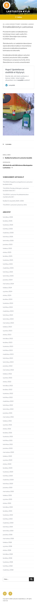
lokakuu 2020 (7, 456)
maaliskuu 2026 (8, 233)
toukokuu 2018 (8, 562)
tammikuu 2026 (8, 240)
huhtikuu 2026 (8, 229)
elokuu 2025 (7, 252)
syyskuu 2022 (7, 378)
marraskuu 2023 (8, 323)
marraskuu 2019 (8, 491)
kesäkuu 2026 (7, 221)
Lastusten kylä (18, 11)
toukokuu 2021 (8, 436)
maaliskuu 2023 (8, 354)
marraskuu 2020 (8, 452)
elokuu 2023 (7, 334)
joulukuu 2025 (8, 244)
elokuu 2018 (7, 550)
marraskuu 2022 (8, 370)
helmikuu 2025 (8, 272)
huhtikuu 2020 (8, 476)
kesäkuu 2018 (7, 558)
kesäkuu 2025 (7, 256)
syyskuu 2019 (7, 499)
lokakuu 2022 (7, 374)
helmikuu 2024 (8, 315)
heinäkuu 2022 (8, 385)
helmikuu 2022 (8, 405)
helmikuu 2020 (8, 483)
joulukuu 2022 (7, 366)
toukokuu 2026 (8, 225)
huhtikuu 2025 (8, 264)
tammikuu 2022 (8, 409)
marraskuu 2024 (8, 284)
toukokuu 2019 (8, 515)
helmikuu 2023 (8, 358)
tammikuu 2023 (8, 362)
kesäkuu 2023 (7, 342)
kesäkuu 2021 (7, 433)
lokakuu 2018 (7, 542)
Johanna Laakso (27, 24)
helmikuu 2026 (8, 236)
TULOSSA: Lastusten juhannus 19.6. (15, 205)
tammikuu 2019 (8, 531)
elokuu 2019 (7, 503)
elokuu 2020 (7, 464)
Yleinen (8, 144)
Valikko (19, 17)
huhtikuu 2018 (8, 566)
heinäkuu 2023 (8, 338)
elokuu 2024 (7, 295)
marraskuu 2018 (8, 538)
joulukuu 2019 (7, 487)
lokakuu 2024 (7, 288)
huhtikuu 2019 (8, 519)
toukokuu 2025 (8, 260)
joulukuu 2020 (8, 448)
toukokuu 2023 (8, 346)
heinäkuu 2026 (8, 217)
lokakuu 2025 (7, 248)
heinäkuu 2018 (8, 554)
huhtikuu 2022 (8, 397)
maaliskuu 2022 (8, 401)
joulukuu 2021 (7, 413)
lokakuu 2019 (7, 495)
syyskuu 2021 (7, 425)
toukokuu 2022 (8, 393)
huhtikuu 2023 (8, 350)
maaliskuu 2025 (8, 268)
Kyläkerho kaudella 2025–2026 (13, 201)
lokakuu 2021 (7, 421)
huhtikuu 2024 (8, 307)
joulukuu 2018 (7, 534)
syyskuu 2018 (7, 546)
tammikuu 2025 (8, 276)
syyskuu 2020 (7, 460)
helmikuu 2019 (8, 527)
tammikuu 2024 (8, 319)
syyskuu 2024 (7, 291)
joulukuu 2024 (8, 280)
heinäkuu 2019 (8, 507)
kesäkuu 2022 (7, 389)
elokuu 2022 (7, 382)
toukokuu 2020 (8, 472)
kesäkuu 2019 (7, 511)
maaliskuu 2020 (8, 480)
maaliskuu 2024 (8, 311)
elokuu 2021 (7, 429)
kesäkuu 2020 (7, 468)
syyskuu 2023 (7, 331)
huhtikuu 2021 (7, 440)
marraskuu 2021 (8, 417)
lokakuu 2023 (7, 327)
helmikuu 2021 (8, 444)
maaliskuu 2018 (8, 570)
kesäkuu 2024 (7, 299)
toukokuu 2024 (8, 303)
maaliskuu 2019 (8, 523)
